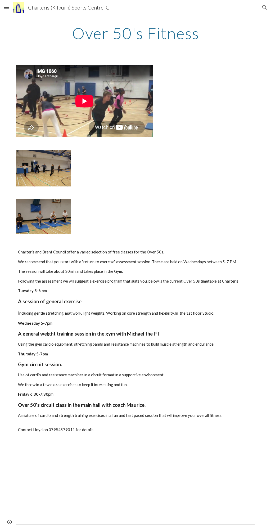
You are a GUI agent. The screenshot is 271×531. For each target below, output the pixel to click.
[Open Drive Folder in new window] (245, 460)
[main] (135, 33)
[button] (6, 7)
